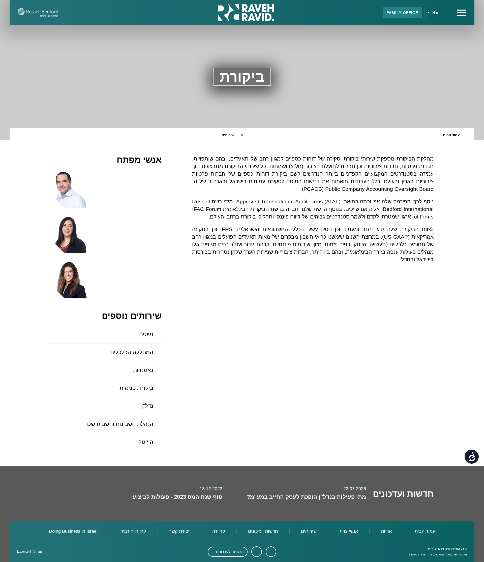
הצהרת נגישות (418, 554)
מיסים (146, 334)
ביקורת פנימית (136, 388)
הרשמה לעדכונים (230, 552)
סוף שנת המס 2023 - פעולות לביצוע (176, 497)
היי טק (145, 442)
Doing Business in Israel (73, 531)
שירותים (228, 135)
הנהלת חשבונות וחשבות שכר (119, 424)
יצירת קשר (179, 531)
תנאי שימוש (437, 554)
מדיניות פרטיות (457, 554)
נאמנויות (143, 370)
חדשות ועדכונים (263, 531)
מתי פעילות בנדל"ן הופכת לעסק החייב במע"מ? (305, 497)
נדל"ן (147, 406)
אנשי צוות (349, 531)
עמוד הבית (451, 135)
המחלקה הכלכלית (131, 352)
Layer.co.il (24, 551)
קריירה (218, 531)
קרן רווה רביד (133, 531)
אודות (386, 531)
